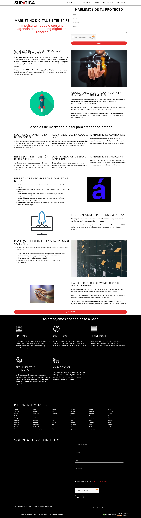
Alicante (72, 411)
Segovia (72, 422)
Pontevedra (36, 424)
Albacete (54, 413)
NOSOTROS (107, 3)
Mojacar (110, 429)
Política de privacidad (28, 514)
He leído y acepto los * (92, 481)
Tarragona (17, 418)
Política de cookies (56, 514)
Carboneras (92, 429)
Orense (91, 424)
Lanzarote (54, 426)
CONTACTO (121, 3)
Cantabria (35, 420)
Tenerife (110, 424)
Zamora (54, 422)
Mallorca (72, 426)
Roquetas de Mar (37, 429)
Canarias (16, 426)
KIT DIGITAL (99, 507)
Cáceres (110, 413)
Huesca (35, 415)
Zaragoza (54, 415)
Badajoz (91, 413)
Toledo (16, 413)
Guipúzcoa (92, 418)
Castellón (110, 411)
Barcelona (110, 415)
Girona (53, 418)
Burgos (110, 420)
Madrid (16, 415)
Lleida (34, 418)
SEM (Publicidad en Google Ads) (70, 136)
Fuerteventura (36, 426)
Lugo (53, 424)
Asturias (16, 424)
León (90, 420)
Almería (16, 409)
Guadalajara (36, 413)
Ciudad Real (92, 415)
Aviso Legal (43, 514)
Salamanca (92, 422)
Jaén (34, 409)
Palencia (16, 422)
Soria (71, 420)
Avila (109, 422)
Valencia (91, 411)
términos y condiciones (99, 481)
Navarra (72, 418)
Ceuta (90, 426)
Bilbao (53, 420)
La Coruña (73, 424)
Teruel (72, 415)
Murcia (53, 411)
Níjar (53, 429)
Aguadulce (73, 429)
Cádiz (109, 409)
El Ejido (16, 429)
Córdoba (16, 411)
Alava (109, 418)
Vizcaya (16, 420)
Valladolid (35, 422)
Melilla (110, 426)
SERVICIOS (69, 3)
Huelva (91, 409)
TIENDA (96, 3)
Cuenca (72, 413)
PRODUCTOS (83, 3)
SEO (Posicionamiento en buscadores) (31, 136)
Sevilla (35, 411)
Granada (54, 409)
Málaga (72, 409)
